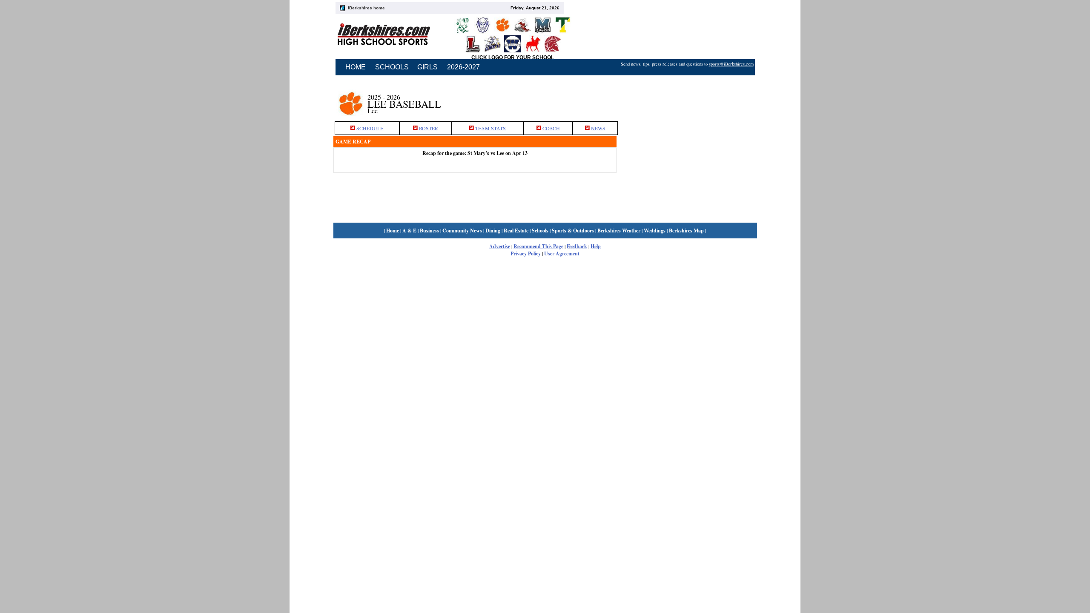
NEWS (598, 128)
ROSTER (428, 128)
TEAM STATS (490, 128)
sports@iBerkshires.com (731, 64)
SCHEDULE (369, 128)
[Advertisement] (687, 99)
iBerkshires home (366, 8)
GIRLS (427, 67)
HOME (355, 67)
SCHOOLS (392, 67)
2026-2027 (463, 67)
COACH (551, 128)
